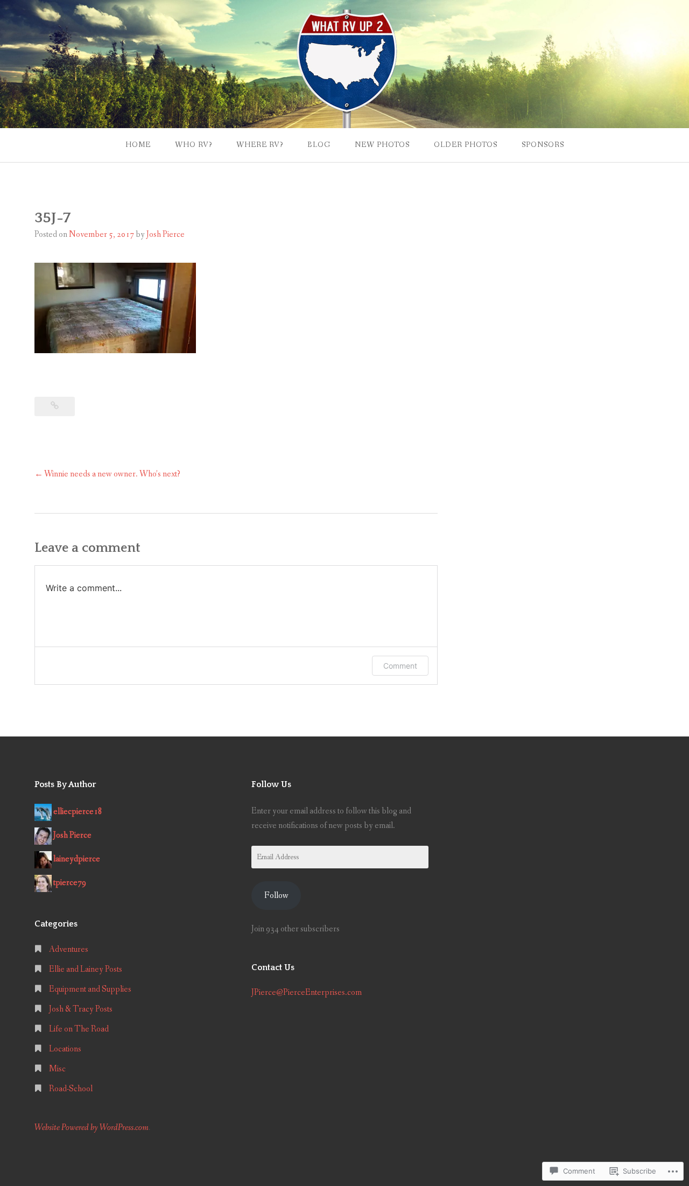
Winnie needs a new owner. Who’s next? (112, 474)
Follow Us (271, 784)
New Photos (382, 145)
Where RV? (259, 145)
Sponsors (543, 145)
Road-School (71, 1088)
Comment (400, 665)
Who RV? (193, 145)
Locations (65, 1049)
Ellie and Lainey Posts (85, 969)
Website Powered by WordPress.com (91, 1127)
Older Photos (465, 145)
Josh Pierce (165, 234)
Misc (57, 1069)
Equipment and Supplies (90, 989)
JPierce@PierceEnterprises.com (306, 992)
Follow (276, 895)
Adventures (68, 949)
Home (138, 145)
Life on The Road (79, 1029)
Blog (319, 145)
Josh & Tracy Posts (81, 1009)
